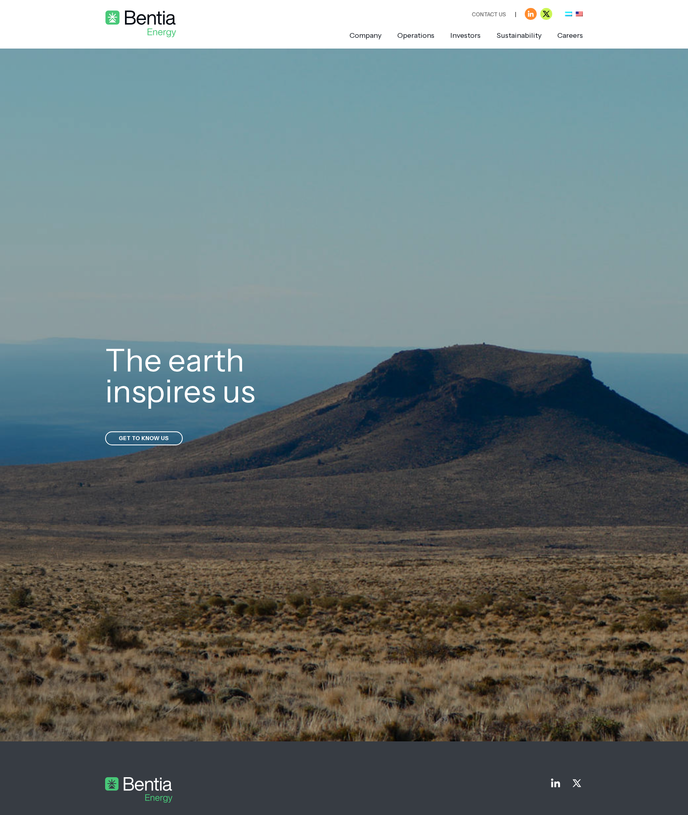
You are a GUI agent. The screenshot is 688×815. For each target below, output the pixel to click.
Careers (570, 35)
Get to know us (144, 438)
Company (365, 35)
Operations (415, 35)
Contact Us (489, 14)
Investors (465, 35)
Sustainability (518, 35)
